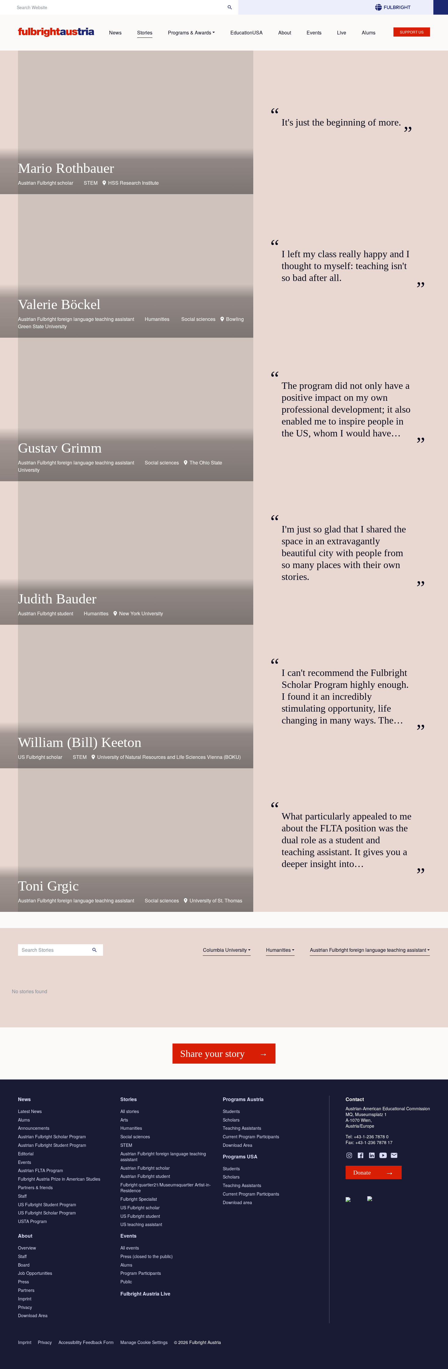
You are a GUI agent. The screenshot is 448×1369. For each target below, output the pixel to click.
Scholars (231, 1120)
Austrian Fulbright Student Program (52, 1145)
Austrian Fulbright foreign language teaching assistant (368, 949)
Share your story (212, 1053)
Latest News (30, 1111)
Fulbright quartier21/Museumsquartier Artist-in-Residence (165, 1187)
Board (24, 1265)
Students (231, 1111)
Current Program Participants (251, 1136)
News (115, 32)
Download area (237, 1202)
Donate (362, 1172)
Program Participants (140, 1273)
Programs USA (240, 1156)
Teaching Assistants (242, 1128)
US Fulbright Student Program (47, 1204)
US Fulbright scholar (140, 1207)
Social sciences (135, 1136)
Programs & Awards (189, 32)
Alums (368, 32)
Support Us (412, 31)
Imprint (24, 1299)
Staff (22, 1196)
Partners (26, 1290)
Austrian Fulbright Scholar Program (52, 1136)
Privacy (25, 1307)
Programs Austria (243, 1099)
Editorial (26, 1153)
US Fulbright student (140, 1216)
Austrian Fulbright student (145, 1176)
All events (129, 1248)
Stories (144, 32)
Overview (27, 1248)
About (284, 32)
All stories (129, 1111)
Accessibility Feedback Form (86, 1342)
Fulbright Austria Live (145, 1293)
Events (314, 32)
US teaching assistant (141, 1224)
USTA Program (32, 1221)
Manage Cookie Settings (144, 1342)
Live (341, 32)
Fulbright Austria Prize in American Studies (59, 1179)
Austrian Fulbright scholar (145, 1168)
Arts (124, 1120)
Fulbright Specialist (138, 1199)
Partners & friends (35, 1187)
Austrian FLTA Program (40, 1170)
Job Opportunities (35, 1273)
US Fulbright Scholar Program (47, 1213)
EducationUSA (246, 32)
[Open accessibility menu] (440, 7)
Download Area (237, 1145)
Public (126, 1281)
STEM (126, 1145)
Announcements (33, 1128)
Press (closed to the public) (146, 1256)
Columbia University (225, 949)
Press (23, 1281)
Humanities (278, 949)
